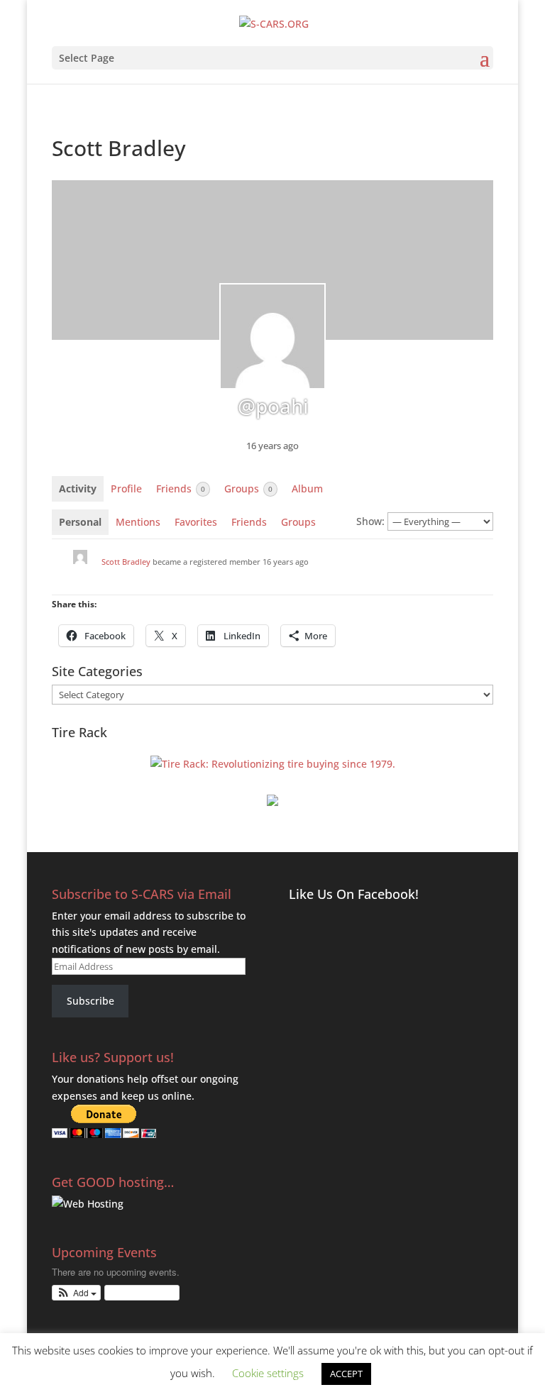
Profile (126, 488)
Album (307, 488)
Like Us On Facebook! (354, 893)
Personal (80, 522)
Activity (78, 488)
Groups (248, 488)
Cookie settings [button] (268, 1373)
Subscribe (90, 1000)
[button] (76, 1293)
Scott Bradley (125, 561)
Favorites (196, 522)
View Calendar (138, 1292)
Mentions (138, 522)
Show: (370, 521)
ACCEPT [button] (346, 1373)
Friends (180, 488)
